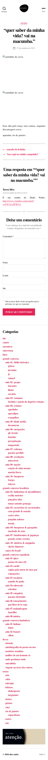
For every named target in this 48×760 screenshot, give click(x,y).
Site (4, 288)
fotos (24, 23)
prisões (8, 703)
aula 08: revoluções (14, 457)
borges (11, 480)
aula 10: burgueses (14, 476)
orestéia (12, 394)
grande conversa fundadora (16, 620)
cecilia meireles (15, 495)
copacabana (14, 715)
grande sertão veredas (19, 539)
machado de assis (16, 531)
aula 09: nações (13, 464)
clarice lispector (16, 546)
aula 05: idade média (15, 421)
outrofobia (10, 663)
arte (7, 675)
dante (11, 627)
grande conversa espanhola (16, 554)
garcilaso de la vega (17, 604)
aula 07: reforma (13, 449)
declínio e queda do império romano (26, 401)
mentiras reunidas (14, 651)
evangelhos (13, 417)
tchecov (11, 484)
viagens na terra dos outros (18, 667)
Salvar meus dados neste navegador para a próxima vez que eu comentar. (22, 302)
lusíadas (12, 437)
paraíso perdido (16, 453)
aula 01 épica (11, 558)
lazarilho (12, 612)
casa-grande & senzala (19, 511)
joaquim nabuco (16, 519)
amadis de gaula (16, 581)
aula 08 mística (12, 616)
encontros (7, 346)
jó (9, 374)
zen (7, 723)
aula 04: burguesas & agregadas (21, 527)
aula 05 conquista (14, 593)
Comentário (8, 236)
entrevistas (8, 350)
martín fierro (14, 472)
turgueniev (13, 695)
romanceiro (13, 573)
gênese (11, 366)
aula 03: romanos (14, 398)
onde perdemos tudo (15, 659)
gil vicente (13, 433)
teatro (8, 719)
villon (10, 635)
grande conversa (11, 358)
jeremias (12, 370)
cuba (7, 679)
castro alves (13, 515)
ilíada (10, 390)
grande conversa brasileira (16, 488)
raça (7, 707)
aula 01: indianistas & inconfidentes (23, 491)
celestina (12, 589)
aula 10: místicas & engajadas (20, 543)
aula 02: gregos (12, 382)
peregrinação (14, 441)
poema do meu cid (17, 562)
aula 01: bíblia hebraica (17, 362)
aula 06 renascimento (16, 601)
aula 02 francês (12, 631)
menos (8, 699)
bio (4, 338)
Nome (5, 262)
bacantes (12, 386)
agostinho (13, 409)
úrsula (11, 523)
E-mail (5, 275)
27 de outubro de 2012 (26, 48)
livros (5, 639)
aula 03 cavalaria (13, 577)
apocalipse (13, 413)
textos (5, 671)
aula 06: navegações (15, 429)
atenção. (9, 643)
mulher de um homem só (17, 655)
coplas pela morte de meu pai (22, 569)
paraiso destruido (16, 597)
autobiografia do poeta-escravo (20, 647)
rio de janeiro (12, 711)
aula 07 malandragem (16, 608)
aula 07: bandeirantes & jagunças (22, 535)
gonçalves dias (15, 499)
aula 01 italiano (13, 624)
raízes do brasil (13, 550)
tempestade (13, 445)
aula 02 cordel (12, 566)
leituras (9, 687)
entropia (9, 683)
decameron (13, 425)
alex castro (14, 754)
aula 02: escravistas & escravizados (22, 507)
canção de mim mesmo (19, 468)
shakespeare (14, 691)
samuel (11, 378)
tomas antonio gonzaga (19, 503)
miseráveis (13, 460)
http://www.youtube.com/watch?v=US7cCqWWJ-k (18, 202)
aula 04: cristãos (13, 405)
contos (6, 342)
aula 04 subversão (14, 585)
